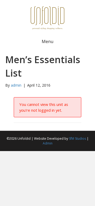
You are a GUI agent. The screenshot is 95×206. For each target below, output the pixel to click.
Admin (48, 143)
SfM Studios (77, 138)
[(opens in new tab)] (47, 17)
